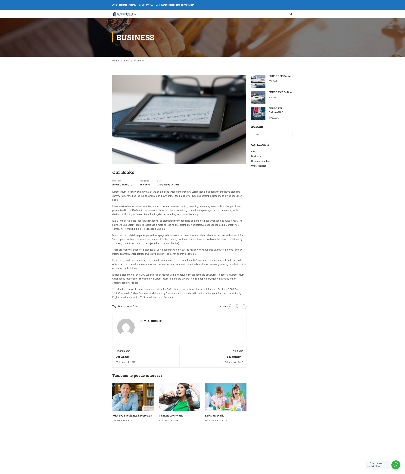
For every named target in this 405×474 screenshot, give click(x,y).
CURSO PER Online (280, 76)
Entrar (191, 5)
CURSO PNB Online (280, 92)
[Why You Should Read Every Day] (133, 396)
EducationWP (235, 356)
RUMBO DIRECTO (122, 184)
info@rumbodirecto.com (169, 5)
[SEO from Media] (225, 396)
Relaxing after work (171, 415)
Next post (238, 351)
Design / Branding (260, 161)
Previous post (123, 351)
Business (139, 60)
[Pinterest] (244, 306)
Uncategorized (258, 165)
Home (115, 60)
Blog (126, 60)
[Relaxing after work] (179, 396)
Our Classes (123, 356)
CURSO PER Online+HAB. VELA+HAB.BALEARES (282, 112)
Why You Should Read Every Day (132, 415)
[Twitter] (237, 306)
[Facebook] (229, 306)
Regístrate (184, 5)
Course (122, 306)
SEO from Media (214, 415)
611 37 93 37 (147, 5)
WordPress (132, 306)
